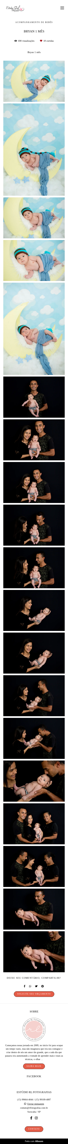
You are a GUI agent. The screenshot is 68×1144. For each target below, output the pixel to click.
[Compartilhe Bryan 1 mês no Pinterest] (42, 986)
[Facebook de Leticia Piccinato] (31, 1118)
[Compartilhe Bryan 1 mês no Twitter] (36, 986)
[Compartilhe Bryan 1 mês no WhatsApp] (30, 986)
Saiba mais (34, 1066)
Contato (34, 1129)
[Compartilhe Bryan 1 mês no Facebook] (25, 986)
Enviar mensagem (35, 1104)
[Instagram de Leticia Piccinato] (36, 1118)
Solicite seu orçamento (34, 994)
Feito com (34, 1141)
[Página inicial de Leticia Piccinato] (15, 8)
